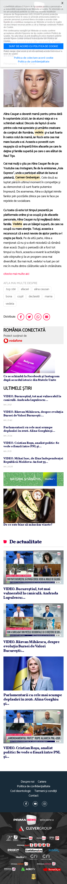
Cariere (42, 781)
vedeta (10, 303)
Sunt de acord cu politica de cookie (33, 46)
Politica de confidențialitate (33, 786)
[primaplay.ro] (54, 838)
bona (9, 296)
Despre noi (27, 781)
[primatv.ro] (9, 838)
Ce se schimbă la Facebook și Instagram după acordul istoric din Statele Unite (31, 378)
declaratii (34, 296)
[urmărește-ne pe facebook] (26, 803)
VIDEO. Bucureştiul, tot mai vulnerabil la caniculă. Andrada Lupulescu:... (32, 398)
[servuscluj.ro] (52, 869)
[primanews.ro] (41, 838)
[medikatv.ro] (21, 857)
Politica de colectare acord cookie (33, 58)
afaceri (25, 289)
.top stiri (11, 289)
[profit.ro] (13, 850)
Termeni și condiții (45, 791)
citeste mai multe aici (16, 273)
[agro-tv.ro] (28, 869)
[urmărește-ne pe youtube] (35, 803)
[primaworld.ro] (10, 869)
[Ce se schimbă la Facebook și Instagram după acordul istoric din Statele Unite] (29, 360)
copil (20, 296)
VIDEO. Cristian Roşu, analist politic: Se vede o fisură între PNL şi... (31, 444)
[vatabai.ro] (33, 876)
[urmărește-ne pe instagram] (44, 803)
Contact (33, 795)
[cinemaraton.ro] (34, 857)
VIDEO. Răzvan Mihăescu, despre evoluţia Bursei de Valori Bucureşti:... (33, 413)
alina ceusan (41, 289)
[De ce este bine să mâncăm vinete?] (29, 505)
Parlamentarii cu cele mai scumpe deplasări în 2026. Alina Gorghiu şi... (29, 429)
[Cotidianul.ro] (33, 850)
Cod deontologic (20, 791)
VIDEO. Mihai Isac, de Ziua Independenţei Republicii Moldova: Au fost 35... (33, 460)
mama (48, 296)
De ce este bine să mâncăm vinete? (27, 525)
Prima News (25, 820)
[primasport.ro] (33, 845)
